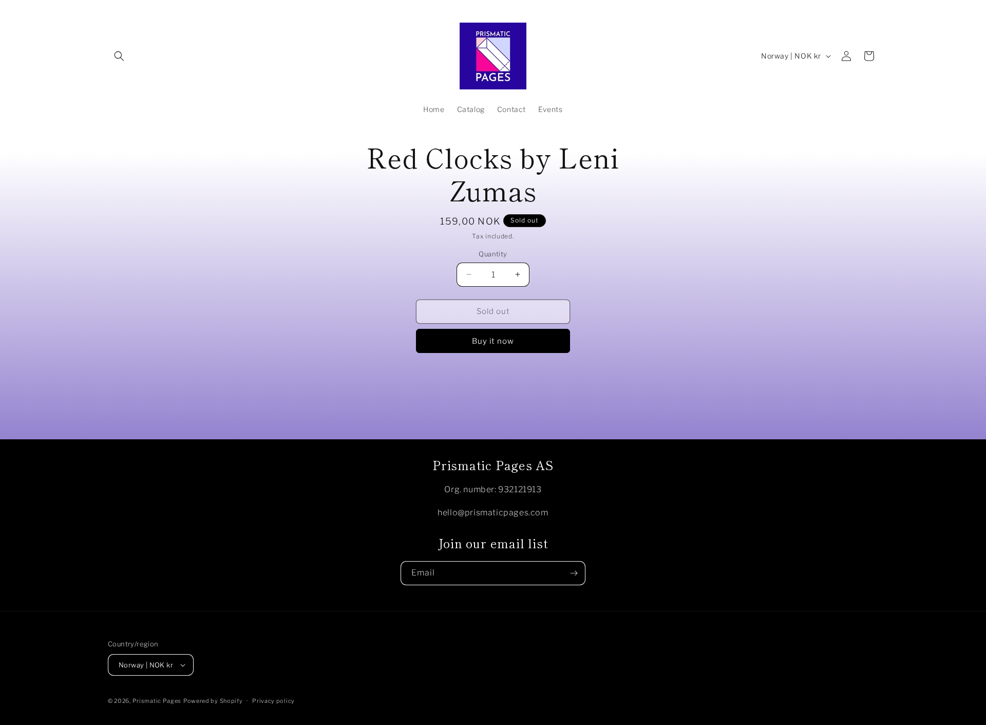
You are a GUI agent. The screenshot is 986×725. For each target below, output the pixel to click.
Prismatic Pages (157, 700)
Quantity (493, 254)
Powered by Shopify (213, 700)
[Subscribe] (573, 573)
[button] (119, 56)
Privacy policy (273, 700)
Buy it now (493, 341)
